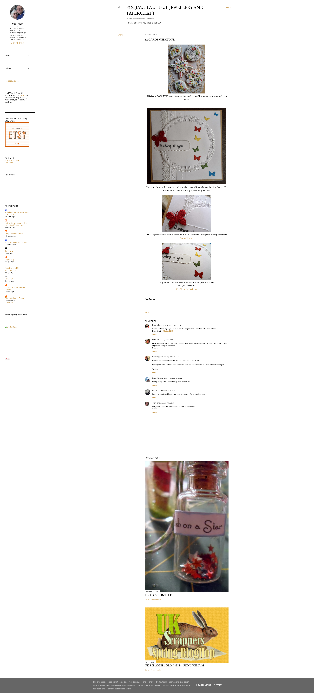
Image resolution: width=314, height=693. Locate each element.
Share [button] (120, 35)
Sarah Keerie (157, 378)
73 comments (156, 670)
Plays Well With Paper (14, 298)
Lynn (154, 340)
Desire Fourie (158, 325)
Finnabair (9, 279)
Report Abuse (12, 81)
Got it (218, 685)
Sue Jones (17, 24)
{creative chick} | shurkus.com (12, 269)
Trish (154, 403)
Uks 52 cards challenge (186, 289)
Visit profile (17, 43)
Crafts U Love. (187, 238)
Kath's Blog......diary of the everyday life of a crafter (16, 224)
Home (130, 23)
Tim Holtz (9, 251)
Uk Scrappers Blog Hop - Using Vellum (174, 665)
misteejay (156, 357)
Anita (154, 390)
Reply (154, 335)
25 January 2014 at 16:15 (173, 325)
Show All (9, 302)
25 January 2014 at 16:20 (170, 357)
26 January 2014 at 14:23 (166, 390)
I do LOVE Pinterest (160, 595)
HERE (22, 95)
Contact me (140, 23)
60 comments (156, 600)
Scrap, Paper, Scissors (14, 234)
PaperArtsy (9, 259)
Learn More (203, 685)
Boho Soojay (154, 23)
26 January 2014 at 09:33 (173, 378)
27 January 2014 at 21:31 (165, 403)
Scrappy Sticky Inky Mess (15, 242)
